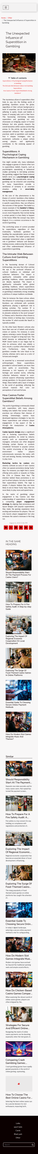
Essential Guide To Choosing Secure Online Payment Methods (18, 705)
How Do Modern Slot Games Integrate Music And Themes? (18, 736)
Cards (18, 1130)
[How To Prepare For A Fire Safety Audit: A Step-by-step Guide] (19, 592)
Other (10, 18)
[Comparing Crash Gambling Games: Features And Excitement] (19, 1049)
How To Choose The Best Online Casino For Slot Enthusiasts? (18, 1098)
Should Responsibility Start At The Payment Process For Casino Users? (18, 575)
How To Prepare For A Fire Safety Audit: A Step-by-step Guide (18, 606)
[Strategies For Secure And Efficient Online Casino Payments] (19, 1014)
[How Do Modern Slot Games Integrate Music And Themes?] (19, 722)
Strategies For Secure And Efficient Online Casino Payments (17, 1028)
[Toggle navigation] (6, 7)
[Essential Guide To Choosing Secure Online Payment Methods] (19, 690)
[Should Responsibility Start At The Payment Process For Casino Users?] (19, 560)
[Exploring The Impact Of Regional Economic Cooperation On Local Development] (19, 624)
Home (3, 18)
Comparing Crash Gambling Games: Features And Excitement (15, 1064)
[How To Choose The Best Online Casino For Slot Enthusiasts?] (19, 1084)
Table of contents (19, 78)
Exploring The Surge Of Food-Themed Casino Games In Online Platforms (18, 673)
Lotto (18, 1123)
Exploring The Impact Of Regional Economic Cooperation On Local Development (16, 640)
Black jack (18, 1134)
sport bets (18, 1127)
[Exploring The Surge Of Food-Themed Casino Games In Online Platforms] (19, 658)
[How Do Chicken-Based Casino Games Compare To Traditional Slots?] (19, 979)
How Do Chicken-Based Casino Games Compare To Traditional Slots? (19, 993)
